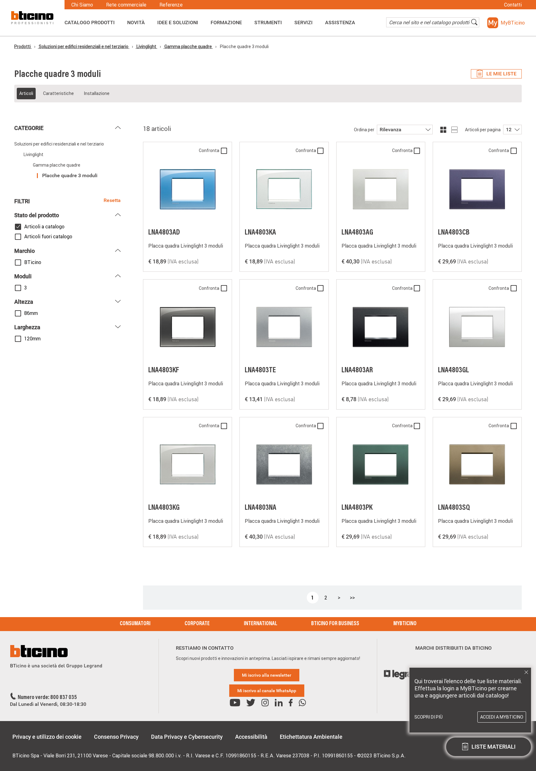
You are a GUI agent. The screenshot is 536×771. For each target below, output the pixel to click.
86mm (31, 313)
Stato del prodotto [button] (36, 215)
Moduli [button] (23, 276)
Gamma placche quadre (188, 46)
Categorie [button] (28, 128)
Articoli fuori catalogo (48, 236)
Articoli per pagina (483, 129)
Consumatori (135, 624)
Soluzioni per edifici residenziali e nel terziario (83, 46)
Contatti (513, 4)
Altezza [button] (23, 301)
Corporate (197, 624)
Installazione (96, 93)
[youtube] (235, 703)
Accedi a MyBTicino (501, 717)
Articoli (26, 93)
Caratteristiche (58, 93)
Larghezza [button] (27, 327)
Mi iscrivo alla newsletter (266, 675)
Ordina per (364, 129)
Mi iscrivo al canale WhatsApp (266, 690)
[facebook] (291, 703)
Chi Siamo (82, 4)
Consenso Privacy (116, 736)
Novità (136, 22)
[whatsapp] (302, 703)
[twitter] (250, 703)
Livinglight (146, 46)
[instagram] (265, 703)
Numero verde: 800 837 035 (47, 698)
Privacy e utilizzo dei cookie (47, 736)
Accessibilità (251, 736)
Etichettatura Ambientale (311, 736)
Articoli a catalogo (44, 226)
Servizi (303, 22)
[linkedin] (279, 703)
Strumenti (268, 22)
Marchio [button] (24, 251)
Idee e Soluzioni (177, 22)
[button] (506, 22)
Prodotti (23, 46)
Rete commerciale (126, 4)
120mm (32, 338)
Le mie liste (501, 74)
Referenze (171, 4)
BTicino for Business (335, 624)
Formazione (226, 22)
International (260, 624)
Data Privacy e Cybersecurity (187, 736)
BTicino (32, 262)
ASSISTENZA (340, 22)
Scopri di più (428, 717)
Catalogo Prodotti (90, 22)
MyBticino (405, 624)
